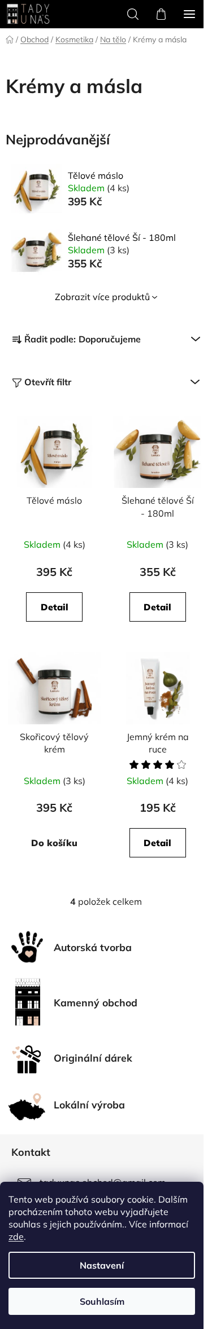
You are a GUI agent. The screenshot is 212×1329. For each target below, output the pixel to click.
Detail (54, 607)
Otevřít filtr (47, 382)
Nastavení (102, 1265)
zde (16, 1236)
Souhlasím (102, 1301)
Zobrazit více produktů (102, 296)
